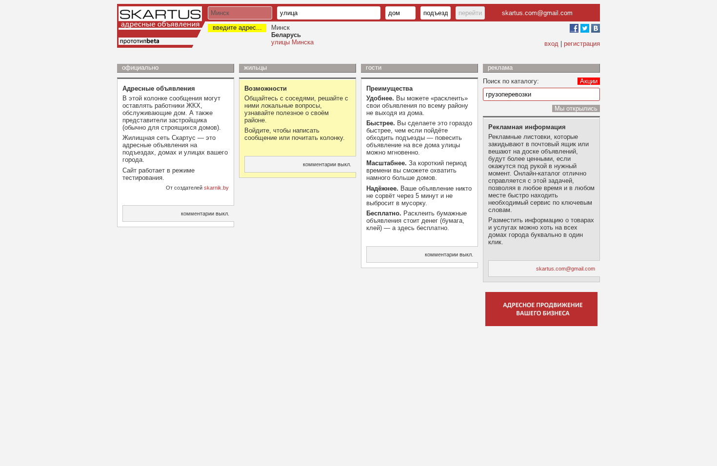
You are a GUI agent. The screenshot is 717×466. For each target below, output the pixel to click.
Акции (589, 81)
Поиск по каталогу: (511, 81)
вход (551, 43)
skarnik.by (216, 188)
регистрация (582, 43)
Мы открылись (576, 108)
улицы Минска (292, 42)
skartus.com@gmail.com (537, 13)
